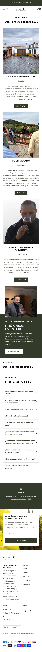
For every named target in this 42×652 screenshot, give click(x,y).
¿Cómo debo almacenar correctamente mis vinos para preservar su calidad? (20, 442)
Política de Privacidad (11, 613)
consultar (21, 279)
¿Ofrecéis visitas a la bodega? (16, 416)
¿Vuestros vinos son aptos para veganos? (17, 467)
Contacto (26, 584)
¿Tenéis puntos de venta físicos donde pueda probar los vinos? (19, 433)
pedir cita (21, 106)
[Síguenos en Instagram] (30, 611)
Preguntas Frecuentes (7, 618)
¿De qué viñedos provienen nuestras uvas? (19, 424)
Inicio (25, 569)
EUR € (6, 627)
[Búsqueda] (8, 9)
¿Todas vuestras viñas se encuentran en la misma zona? (19, 451)
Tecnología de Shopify (28, 633)
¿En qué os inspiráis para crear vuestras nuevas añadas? (20, 402)
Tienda (25, 573)
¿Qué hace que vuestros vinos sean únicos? (19, 393)
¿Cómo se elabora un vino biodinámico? (20, 409)
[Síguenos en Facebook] (25, 611)
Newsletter (13, 351)
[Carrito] (38, 9)
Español (15, 627)
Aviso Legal (7, 609)
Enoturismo (27, 580)
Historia (26, 576)
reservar (21, 193)
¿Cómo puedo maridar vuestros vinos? (20, 459)
